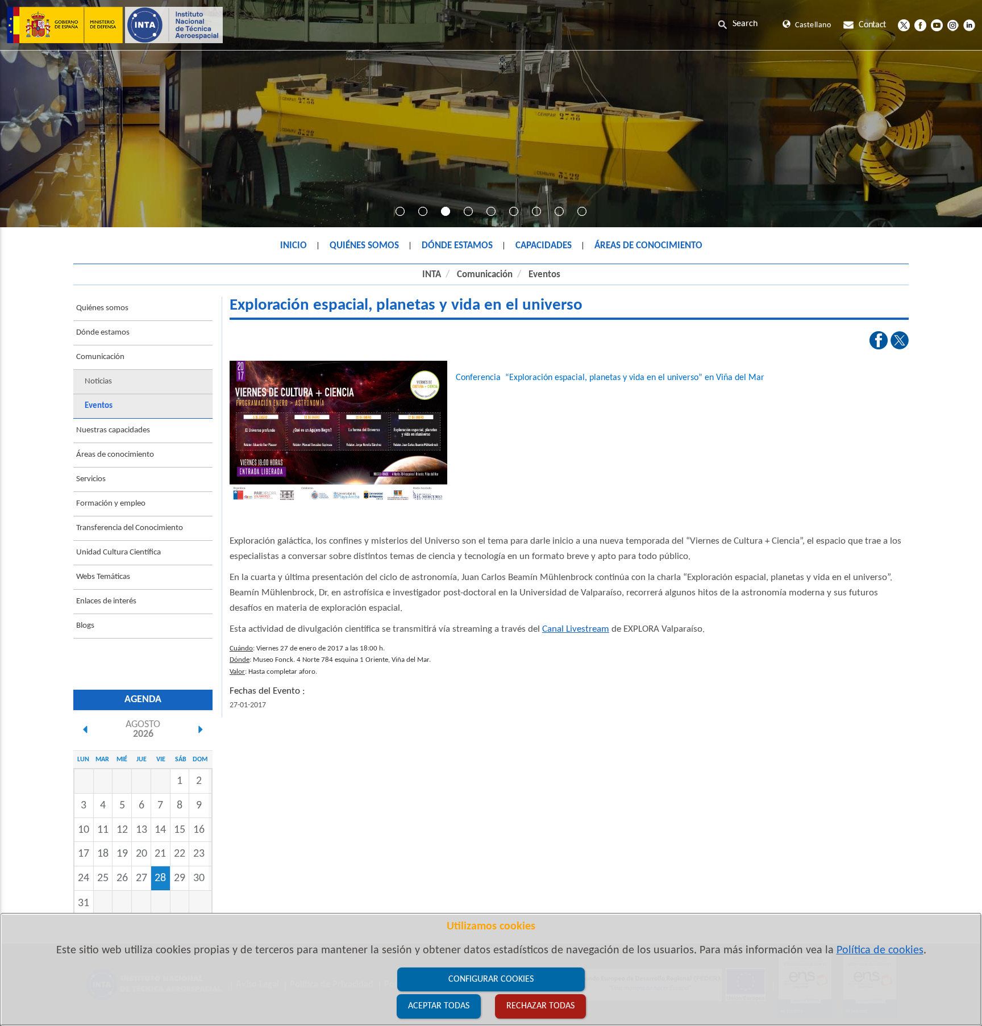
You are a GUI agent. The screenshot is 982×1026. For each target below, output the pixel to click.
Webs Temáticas (103, 577)
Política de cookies (880, 950)
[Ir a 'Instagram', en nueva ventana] (953, 25)
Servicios (91, 479)
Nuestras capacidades (113, 430)
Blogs (85, 626)
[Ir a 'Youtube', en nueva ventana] (937, 25)
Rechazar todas (540, 1006)
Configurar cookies (491, 979)
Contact (872, 25)
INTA (431, 275)
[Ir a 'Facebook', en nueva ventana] (920, 25)
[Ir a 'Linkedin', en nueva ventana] (969, 25)
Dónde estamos (103, 332)
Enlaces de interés (106, 601)
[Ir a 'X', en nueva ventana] (904, 25)
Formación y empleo (110, 503)
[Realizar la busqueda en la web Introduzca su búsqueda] (747, 23)
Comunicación (485, 275)
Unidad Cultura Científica (118, 552)
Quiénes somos (102, 308)
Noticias (98, 381)
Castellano (813, 25)
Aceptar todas (438, 1006)
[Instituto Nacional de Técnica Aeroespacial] (115, 25)
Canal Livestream (575, 629)
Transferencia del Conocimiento (129, 528)
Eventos (544, 275)
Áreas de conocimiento (115, 455)
